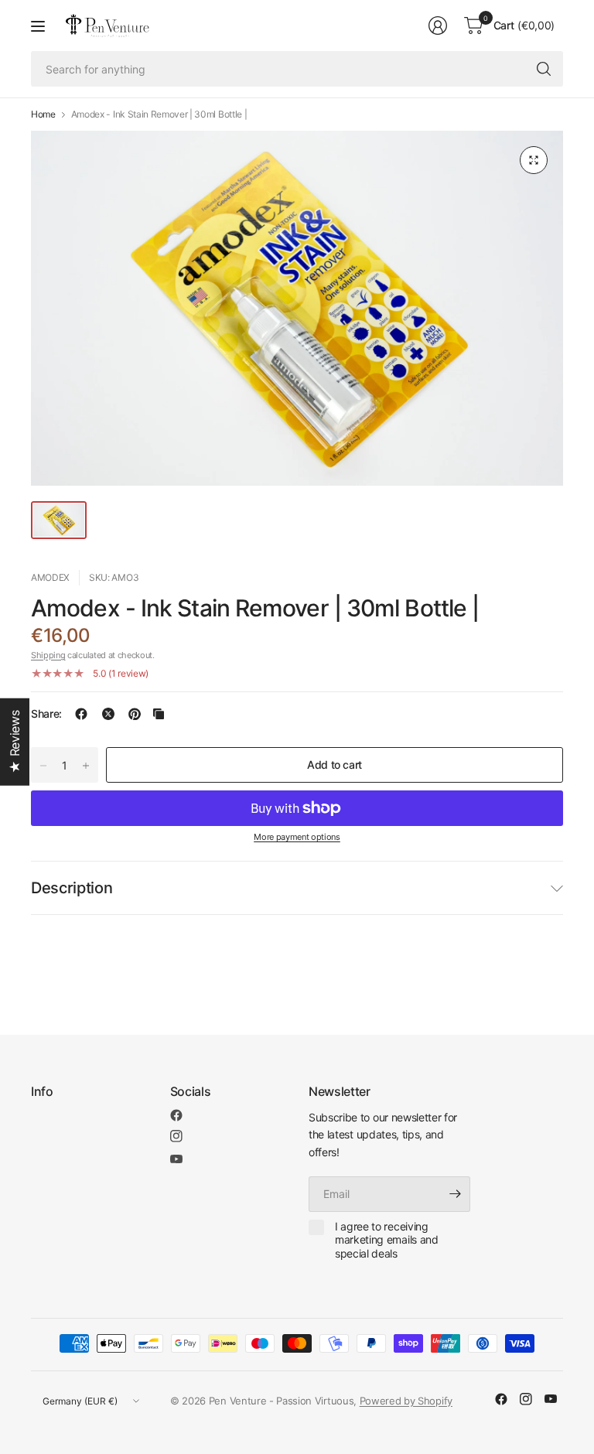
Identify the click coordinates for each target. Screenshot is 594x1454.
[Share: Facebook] (81, 714)
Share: (46, 713)
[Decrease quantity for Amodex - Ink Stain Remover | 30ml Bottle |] (43, 765)
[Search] (543, 69)
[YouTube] (176, 1159)
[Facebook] (176, 1115)
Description (71, 888)
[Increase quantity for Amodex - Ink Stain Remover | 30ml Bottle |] (85, 765)
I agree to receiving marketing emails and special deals (387, 1240)
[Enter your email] (454, 1194)
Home (43, 114)
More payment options (297, 836)
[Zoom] (534, 160)
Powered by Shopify (406, 1400)
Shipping (48, 655)
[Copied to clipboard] (158, 714)
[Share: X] (108, 714)
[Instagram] (176, 1136)
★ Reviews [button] (14, 742)
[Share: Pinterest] (135, 714)
